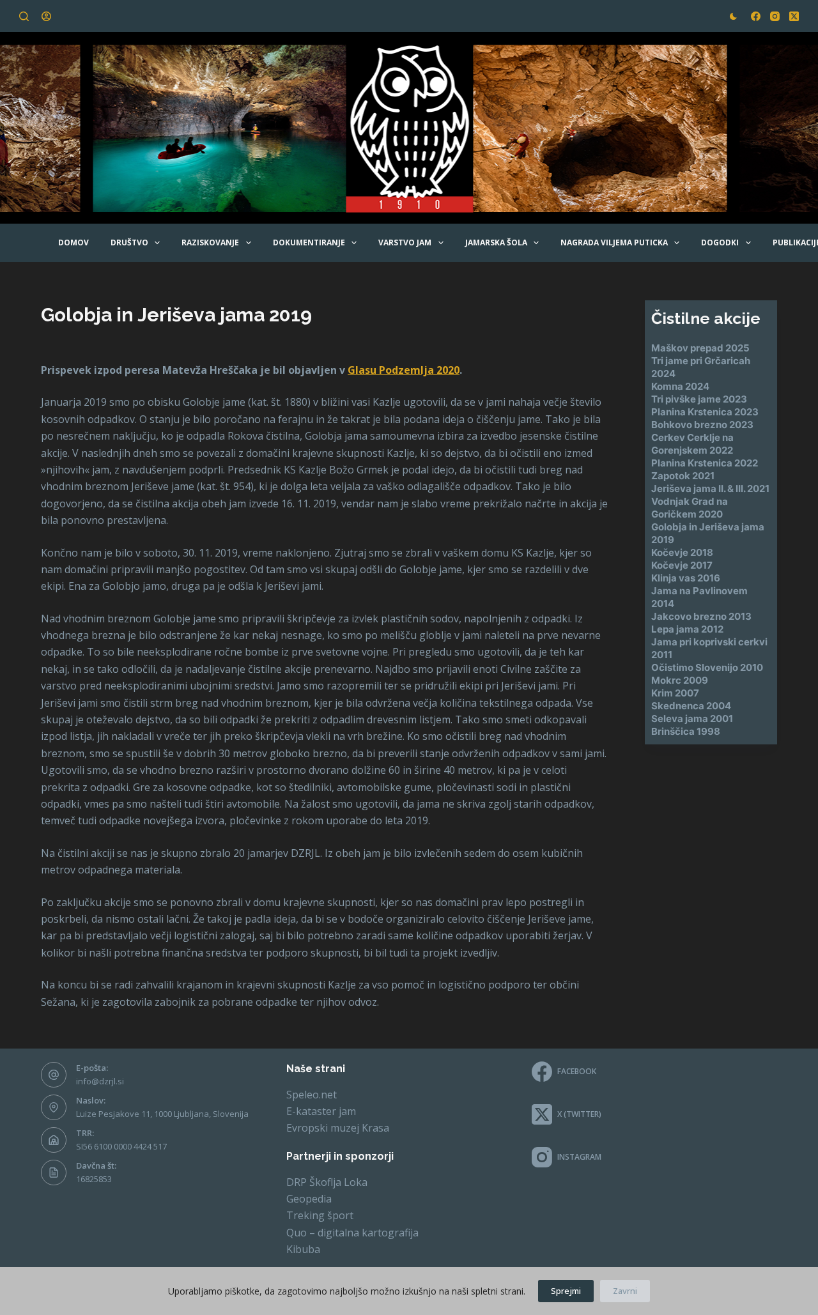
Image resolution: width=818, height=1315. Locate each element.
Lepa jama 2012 (687, 629)
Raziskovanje (210, 242)
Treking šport (319, 1215)
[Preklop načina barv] (733, 16)
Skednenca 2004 (691, 706)
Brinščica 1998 (685, 731)
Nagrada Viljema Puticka (614, 242)
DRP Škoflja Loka (326, 1182)
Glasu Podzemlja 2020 (403, 370)
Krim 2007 (675, 693)
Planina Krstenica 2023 (705, 412)
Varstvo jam (404, 242)
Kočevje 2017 (682, 565)
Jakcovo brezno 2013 (701, 616)
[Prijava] (46, 16)
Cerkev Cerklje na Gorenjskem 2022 (692, 443)
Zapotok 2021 (682, 476)
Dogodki (720, 242)
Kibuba (303, 1249)
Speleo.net (311, 1095)
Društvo (129, 242)
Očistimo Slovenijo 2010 (707, 667)
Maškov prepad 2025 (700, 348)
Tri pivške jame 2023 (699, 399)
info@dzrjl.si (100, 1081)
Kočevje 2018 (682, 552)
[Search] (24, 16)
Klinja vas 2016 (685, 578)
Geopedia (309, 1199)
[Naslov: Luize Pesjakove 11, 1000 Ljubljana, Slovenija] (53, 1107)
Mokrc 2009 (679, 680)
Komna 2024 (680, 386)
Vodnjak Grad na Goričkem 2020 (689, 507)
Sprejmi (566, 1290)
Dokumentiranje (309, 242)
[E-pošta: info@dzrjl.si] (53, 1075)
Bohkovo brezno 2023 (702, 425)
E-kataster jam (321, 1111)
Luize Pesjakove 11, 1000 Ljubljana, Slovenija (162, 1113)
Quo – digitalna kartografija (352, 1233)
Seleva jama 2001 (692, 718)
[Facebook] (755, 16)
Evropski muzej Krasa (337, 1128)
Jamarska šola (496, 242)
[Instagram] (775, 16)
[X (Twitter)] (794, 16)
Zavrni (625, 1290)
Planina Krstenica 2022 (704, 463)
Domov (73, 242)
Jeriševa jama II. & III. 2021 (710, 488)
